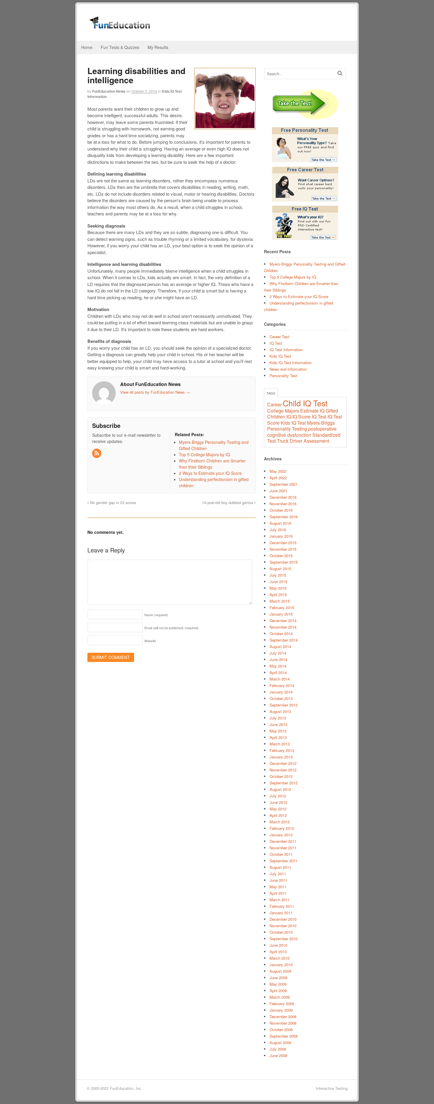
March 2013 (280, 744)
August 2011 (280, 867)
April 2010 (278, 951)
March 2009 (280, 997)
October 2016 (281, 510)
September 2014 (284, 640)
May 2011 (278, 886)
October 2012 (281, 776)
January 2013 (281, 757)
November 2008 (283, 1023)
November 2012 (283, 770)
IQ (288, 416)
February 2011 (282, 906)
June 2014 (278, 659)
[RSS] (97, 453)
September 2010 (284, 938)
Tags (271, 393)
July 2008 (278, 1049)
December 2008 (283, 1016)
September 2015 (284, 562)
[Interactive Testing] (122, 26)
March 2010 (280, 958)
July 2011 (278, 873)
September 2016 (284, 516)
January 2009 (281, 1010)
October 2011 (281, 854)
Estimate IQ (312, 410)
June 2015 (278, 581)
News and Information (288, 369)
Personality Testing (287, 428)
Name (156, 614)
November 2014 (283, 627)
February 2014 (282, 685)
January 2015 (281, 614)
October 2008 (281, 1029)
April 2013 (278, 737)
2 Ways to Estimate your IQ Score (299, 296)
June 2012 (278, 802)
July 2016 (278, 529)
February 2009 (282, 1003)
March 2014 (280, 679)
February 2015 (282, 607)
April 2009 (278, 990)
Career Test (279, 336)
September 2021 (284, 484)
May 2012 (278, 809)
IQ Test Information (286, 349)
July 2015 (278, 575)
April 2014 (278, 672)
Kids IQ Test (280, 356)
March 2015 (280, 601)
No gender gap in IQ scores (112, 502)
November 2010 (283, 925)
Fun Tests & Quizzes (120, 47)
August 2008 (280, 1042)
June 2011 (278, 880)
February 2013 (282, 750)
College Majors (283, 410)
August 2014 (280, 646)
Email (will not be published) (171, 627)
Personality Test (283, 375)
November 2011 (283, 848)
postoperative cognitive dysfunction (302, 431)
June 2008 (278, 1055)
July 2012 (278, 796)
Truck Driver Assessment (303, 440)
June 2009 (278, 977)
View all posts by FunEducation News (155, 392)
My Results (158, 47)
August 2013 (280, 711)
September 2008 (284, 1036)
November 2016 (283, 503)
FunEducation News (108, 91)
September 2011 (284, 860)
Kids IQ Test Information (290, 362)
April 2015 (278, 594)
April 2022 (278, 477)
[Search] (339, 73)
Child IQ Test (305, 403)
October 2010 (281, 932)
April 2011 (278, 893)
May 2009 (278, 984)
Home (86, 47)
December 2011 (283, 841)
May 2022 (278, 471)
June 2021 (278, 490)
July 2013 (278, 718)
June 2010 (278, 945)
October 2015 (281, 555)
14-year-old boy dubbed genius (228, 502)
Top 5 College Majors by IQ (293, 277)
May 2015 (278, 588)
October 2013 (281, 698)
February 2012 (282, 828)
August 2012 (280, 789)
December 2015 (283, 542)
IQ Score (301, 416)
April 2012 (278, 815)
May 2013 (278, 731)
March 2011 (280, 899)
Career (274, 404)
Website (150, 640)
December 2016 (283, 497)
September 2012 (284, 783)
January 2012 (281, 835)
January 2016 (281, 536)
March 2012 (280, 822)
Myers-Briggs (321, 422)
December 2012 (283, 763)
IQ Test (276, 343)
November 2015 (283, 549)
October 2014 (281, 633)
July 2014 (278, 653)
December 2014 (283, 620)
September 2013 (284, 705)
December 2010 (283, 919)
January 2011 (281, 912)
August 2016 (280, 523)
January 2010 (281, 964)
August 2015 (280, 568)
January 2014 (281, 692)
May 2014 (278, 666)
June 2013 (278, 724)
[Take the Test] (305, 105)
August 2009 (280, 971)
